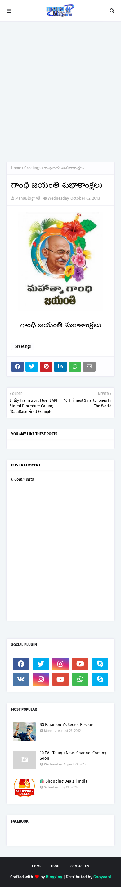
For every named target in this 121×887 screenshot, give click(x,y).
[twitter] (41, 664)
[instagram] (60, 664)
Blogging (54, 877)
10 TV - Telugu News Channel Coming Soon (73, 755)
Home (16, 168)
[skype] (100, 664)
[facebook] (21, 664)
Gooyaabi (102, 877)
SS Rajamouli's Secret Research (68, 724)
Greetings (32, 168)
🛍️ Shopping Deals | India (63, 781)
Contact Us (79, 866)
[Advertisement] (60, 91)
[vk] (21, 679)
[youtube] (80, 664)
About (56, 866)
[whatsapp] (80, 679)
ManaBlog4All (27, 198)
